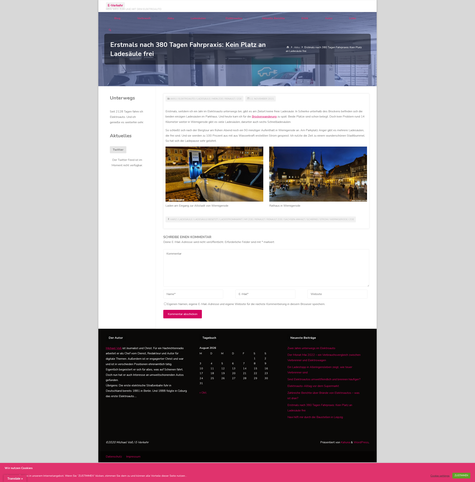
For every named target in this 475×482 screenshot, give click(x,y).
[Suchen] (110, 30)
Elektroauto (186, 98)
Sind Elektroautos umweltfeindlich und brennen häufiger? (324, 379)
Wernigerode (339, 219)
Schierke (312, 219)
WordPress (361, 442)
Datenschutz (114, 457)
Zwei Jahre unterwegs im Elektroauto (311, 348)
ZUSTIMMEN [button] (461, 475)
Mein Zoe (217, 98)
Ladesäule (203, 98)
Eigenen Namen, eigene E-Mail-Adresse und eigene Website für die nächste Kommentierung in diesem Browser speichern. (246, 304)
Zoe (239, 98)
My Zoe (248, 219)
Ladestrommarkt (231, 219)
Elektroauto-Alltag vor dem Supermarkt (313, 386)
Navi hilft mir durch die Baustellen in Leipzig (315, 417)
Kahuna (345, 442)
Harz (173, 219)
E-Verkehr (115, 5)
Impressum (133, 457)
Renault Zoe (274, 219)
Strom (324, 219)
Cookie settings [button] (440, 475)
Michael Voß (114, 348)
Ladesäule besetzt (206, 219)
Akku (297, 47)
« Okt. (203, 393)
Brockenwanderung (264, 117)
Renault (230, 98)
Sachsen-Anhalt (294, 219)
